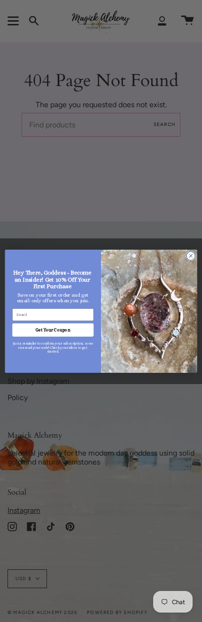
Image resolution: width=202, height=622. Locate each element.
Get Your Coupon (53, 329)
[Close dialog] (190, 256)
